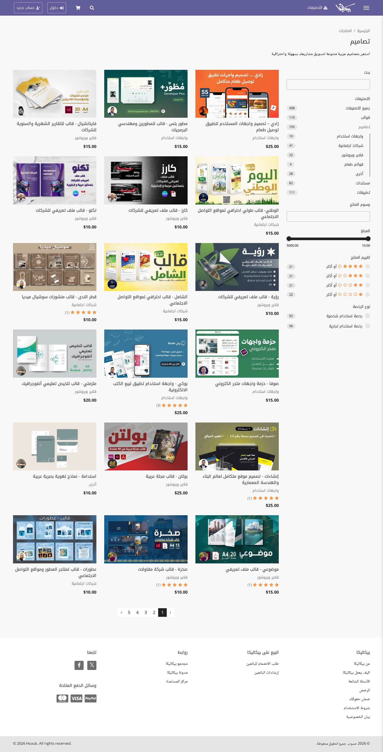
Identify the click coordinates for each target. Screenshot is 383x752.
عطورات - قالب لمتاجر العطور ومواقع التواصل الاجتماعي (55, 572)
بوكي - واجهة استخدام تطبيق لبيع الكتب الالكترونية (150, 387)
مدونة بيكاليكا (177, 672)
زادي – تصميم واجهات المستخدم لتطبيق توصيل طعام (242, 127)
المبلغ (365, 231)
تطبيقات (329, 192)
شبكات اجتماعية (326, 145)
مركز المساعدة (177, 681)
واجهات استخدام (326, 136)
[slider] (368, 238)
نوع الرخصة (361, 306)
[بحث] (92, 8)
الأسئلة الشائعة (359, 681)
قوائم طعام (326, 164)
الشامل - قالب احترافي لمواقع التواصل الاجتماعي (153, 300)
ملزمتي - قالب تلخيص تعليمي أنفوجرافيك (59, 384)
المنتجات (345, 30)
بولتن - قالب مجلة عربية (167, 476)
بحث (367, 72)
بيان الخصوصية (358, 716)
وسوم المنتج (360, 204)
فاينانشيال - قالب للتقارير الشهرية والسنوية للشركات (56, 127)
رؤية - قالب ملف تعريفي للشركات (248, 297)
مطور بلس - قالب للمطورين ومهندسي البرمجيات (153, 127)
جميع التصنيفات (329, 108)
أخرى (326, 174)
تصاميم (329, 127)
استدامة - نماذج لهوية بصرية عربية (64, 476)
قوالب (329, 117)
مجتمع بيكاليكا (177, 663)
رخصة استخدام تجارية (345, 326)
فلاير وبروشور (326, 155)
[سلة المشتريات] (78, 8)
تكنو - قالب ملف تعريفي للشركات (66, 210)
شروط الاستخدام (357, 708)
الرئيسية (363, 30)
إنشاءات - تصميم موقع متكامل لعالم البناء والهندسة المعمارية (241, 479)
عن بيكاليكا (362, 663)
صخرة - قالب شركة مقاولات (163, 569)
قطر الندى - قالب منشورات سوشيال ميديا (59, 297)
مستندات (329, 183)
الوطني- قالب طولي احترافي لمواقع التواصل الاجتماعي (238, 213)
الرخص (364, 690)
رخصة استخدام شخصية (344, 316)
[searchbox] (365, 216)
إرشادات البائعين (266, 672)
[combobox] (328, 216)
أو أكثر (332, 266)
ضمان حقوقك (359, 699)
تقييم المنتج (360, 257)
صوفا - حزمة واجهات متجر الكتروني (247, 384)
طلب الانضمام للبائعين (262, 663)
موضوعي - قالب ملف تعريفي (252, 569)
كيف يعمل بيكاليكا (356, 672)
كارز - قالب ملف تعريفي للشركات (158, 210)
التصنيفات (362, 99)
